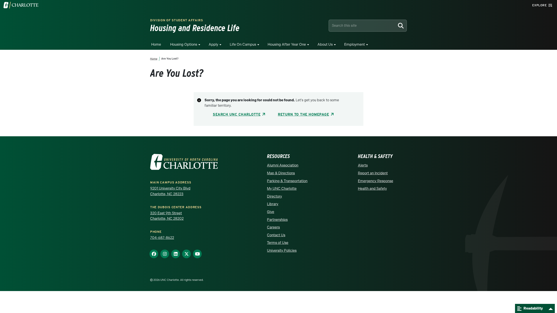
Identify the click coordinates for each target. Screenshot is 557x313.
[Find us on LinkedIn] (175, 254)
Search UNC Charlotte (236, 114)
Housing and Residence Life (195, 28)
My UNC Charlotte (282, 188)
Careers (273, 227)
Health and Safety (372, 188)
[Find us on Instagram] (164, 254)
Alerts (363, 165)
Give (270, 212)
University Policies (282, 250)
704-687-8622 (162, 238)
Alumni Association (282, 165)
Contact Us (276, 235)
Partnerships (277, 220)
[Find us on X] (186, 254)
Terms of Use (277, 243)
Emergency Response (375, 181)
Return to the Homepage (303, 114)
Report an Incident (373, 173)
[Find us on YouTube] (197, 254)
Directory (274, 196)
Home (156, 44)
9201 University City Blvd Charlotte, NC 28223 (170, 191)
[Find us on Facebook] (153, 254)
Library (272, 204)
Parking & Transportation (287, 181)
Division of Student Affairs (176, 20)
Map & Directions (281, 173)
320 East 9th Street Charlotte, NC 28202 (167, 216)
